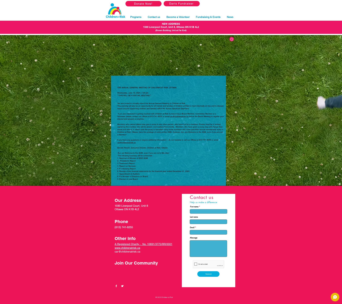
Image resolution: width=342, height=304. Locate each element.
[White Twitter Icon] (122, 286)
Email (192, 227)
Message (193, 238)
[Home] (231, 39)
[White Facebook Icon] (116, 286)
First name (194, 207)
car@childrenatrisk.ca (179, 116)
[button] (136, 17)
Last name (194, 217)
